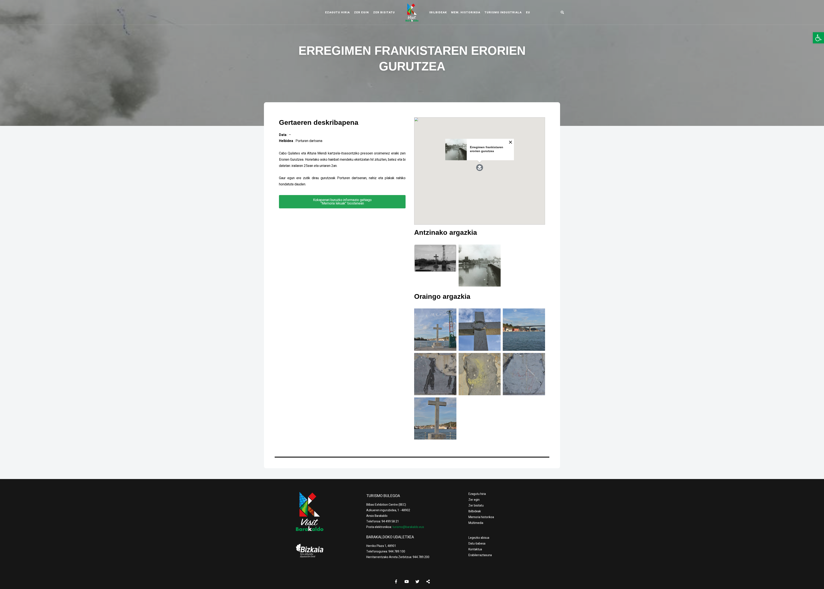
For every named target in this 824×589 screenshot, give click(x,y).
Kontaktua (475, 549)
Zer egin (361, 12)
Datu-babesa (476, 544)
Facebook (396, 581)
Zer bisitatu (384, 12)
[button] (818, 37)
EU (528, 12)
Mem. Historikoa (465, 12)
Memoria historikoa (481, 517)
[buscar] (562, 12)
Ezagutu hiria (337, 12)
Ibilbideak (438, 12)
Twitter (417, 581)
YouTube (406, 581)
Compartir (428, 581)
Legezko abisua (478, 538)
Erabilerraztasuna (480, 555)
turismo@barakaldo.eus (408, 527)
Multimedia (475, 523)
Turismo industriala (503, 12)
